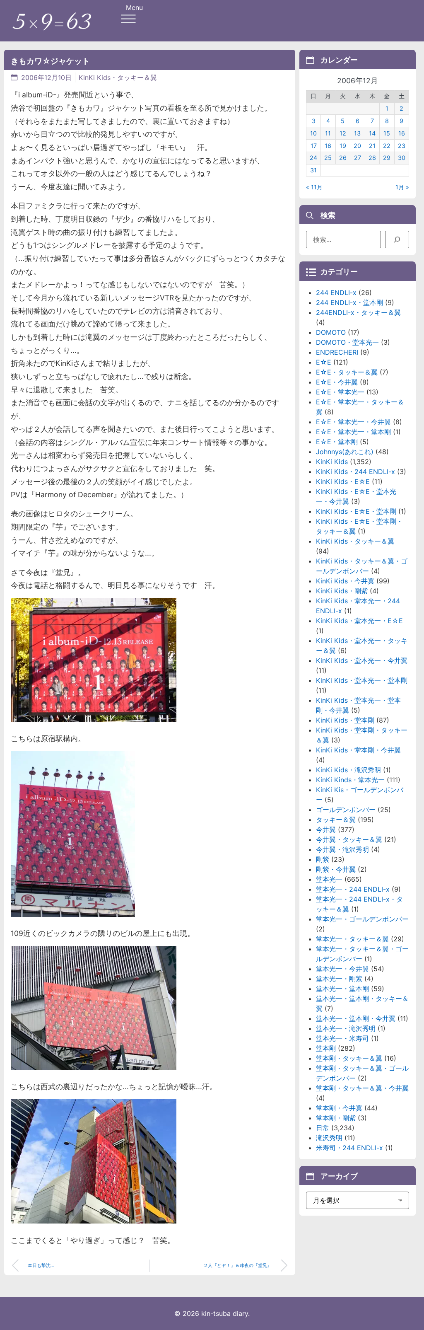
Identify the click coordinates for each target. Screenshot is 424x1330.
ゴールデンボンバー (346, 809)
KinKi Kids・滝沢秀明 (348, 770)
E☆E (323, 362)
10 (313, 133)
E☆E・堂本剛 (337, 442)
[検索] (397, 239)
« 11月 (314, 187)
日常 (322, 1128)
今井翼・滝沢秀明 (342, 849)
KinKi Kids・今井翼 (345, 581)
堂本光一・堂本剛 (342, 988)
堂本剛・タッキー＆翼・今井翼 (362, 1088)
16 (401, 133)
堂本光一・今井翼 (342, 969)
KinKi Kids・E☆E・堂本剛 (356, 511)
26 (343, 157)
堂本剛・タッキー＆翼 (349, 1058)
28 (372, 157)
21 (372, 145)
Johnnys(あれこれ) (344, 451)
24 (313, 157)
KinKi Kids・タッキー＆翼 (118, 77)
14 (372, 133)
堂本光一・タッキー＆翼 (352, 939)
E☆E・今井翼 (337, 382)
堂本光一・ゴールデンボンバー (362, 919)
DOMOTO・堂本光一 (347, 342)
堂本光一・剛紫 (339, 979)
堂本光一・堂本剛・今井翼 (355, 1018)
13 (357, 133)
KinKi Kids (332, 461)
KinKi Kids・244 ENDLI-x (355, 471)
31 (313, 170)
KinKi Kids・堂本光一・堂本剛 (361, 680)
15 (386, 133)
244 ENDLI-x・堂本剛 (349, 302)
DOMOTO (331, 332)
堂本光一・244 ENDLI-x (353, 889)
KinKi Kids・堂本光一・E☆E (359, 621)
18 (328, 145)
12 (343, 133)
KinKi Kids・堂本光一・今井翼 (361, 660)
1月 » (402, 187)
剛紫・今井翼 (336, 869)
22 (386, 145)
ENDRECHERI (337, 352)
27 (357, 157)
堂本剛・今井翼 (339, 1108)
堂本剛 (326, 1048)
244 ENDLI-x (336, 292)
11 (328, 133)
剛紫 (322, 859)
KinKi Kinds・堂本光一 (350, 780)
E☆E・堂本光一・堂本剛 (353, 432)
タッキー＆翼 (336, 819)
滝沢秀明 (329, 1138)
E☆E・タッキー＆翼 (347, 372)
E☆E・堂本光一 (340, 392)
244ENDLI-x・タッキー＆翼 (358, 312)
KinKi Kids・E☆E (343, 481)
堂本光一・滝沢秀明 (346, 1028)
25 (328, 157)
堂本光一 (329, 879)
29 (386, 157)
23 (401, 145)
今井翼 (326, 829)
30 (401, 157)
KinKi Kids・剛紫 (342, 591)
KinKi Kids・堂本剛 (345, 720)
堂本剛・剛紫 (336, 1118)
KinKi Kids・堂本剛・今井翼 (358, 750)
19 (343, 145)
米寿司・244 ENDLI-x (349, 1148)
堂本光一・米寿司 (342, 1038)
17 (314, 145)
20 (357, 145)
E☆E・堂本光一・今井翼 (353, 422)
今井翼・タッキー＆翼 (349, 839)
